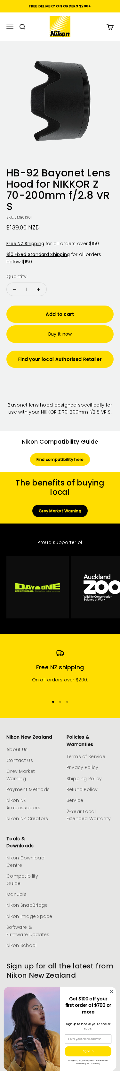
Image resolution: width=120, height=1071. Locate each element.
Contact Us (19, 760)
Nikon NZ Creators (27, 818)
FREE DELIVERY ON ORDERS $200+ (60, 6)
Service (75, 800)
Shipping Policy (84, 778)
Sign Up (88, 1051)
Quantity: (17, 276)
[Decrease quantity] (15, 289)
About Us (17, 749)
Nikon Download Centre (25, 861)
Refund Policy (82, 789)
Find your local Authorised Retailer (60, 359)
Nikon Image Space (29, 916)
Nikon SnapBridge (27, 905)
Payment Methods (28, 789)
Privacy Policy (83, 767)
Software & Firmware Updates (27, 930)
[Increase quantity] (38, 289)
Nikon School (21, 945)
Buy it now (60, 334)
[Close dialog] (111, 991)
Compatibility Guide (22, 879)
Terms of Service (86, 756)
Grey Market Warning (60, 511)
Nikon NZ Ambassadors (23, 804)
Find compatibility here (60, 459)
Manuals (16, 894)
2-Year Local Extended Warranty (89, 815)
